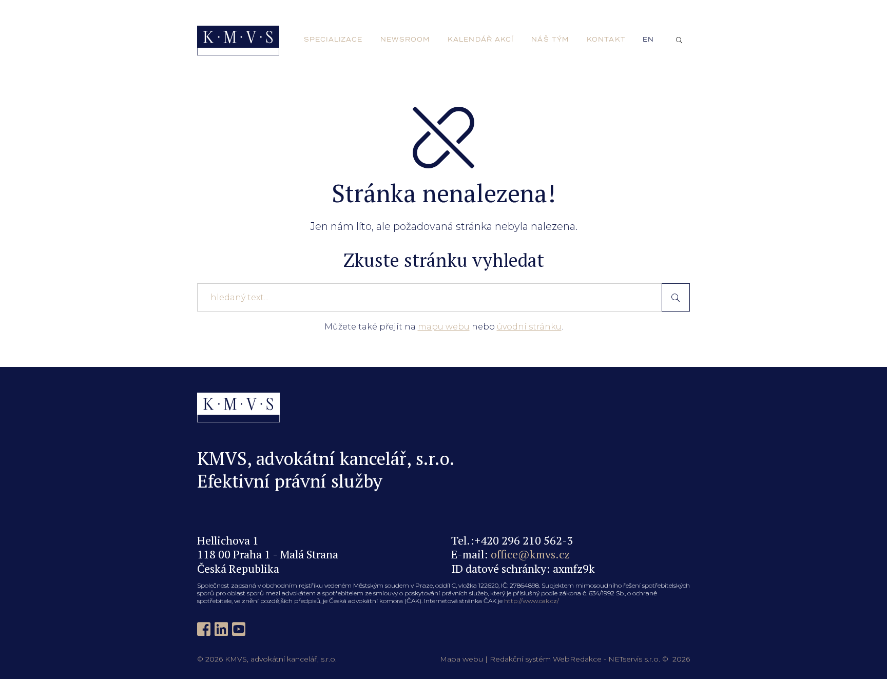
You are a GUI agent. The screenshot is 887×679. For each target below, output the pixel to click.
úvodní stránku (529, 327)
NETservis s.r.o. (634, 659)
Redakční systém (520, 659)
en (648, 39)
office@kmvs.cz (530, 554)
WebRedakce (577, 659)
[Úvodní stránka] (238, 40)
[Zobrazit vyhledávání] (679, 40)
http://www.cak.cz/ (531, 601)
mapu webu (444, 327)
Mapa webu (461, 659)
